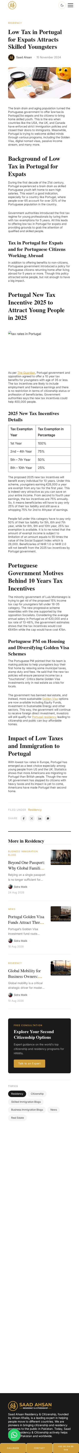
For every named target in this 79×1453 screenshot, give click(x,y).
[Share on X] (31, 818)
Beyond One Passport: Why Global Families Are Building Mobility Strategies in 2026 (27, 870)
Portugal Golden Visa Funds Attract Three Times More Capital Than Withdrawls (26, 925)
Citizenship (37, 1093)
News (11, 909)
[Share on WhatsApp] (48, 818)
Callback (13, 1448)
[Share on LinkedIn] (39, 818)
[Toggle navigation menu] (70, 5)
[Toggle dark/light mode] (62, 5)
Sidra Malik (20, 886)
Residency (15, 23)
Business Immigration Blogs (23, 853)
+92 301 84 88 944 (66, 1448)
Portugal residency (44, 717)
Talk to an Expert (29, 1063)
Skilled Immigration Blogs (26, 1101)
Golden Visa (50, 698)
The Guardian (26, 372)
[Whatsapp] (14, 1435)
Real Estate (17, 1117)
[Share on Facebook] (23, 818)
